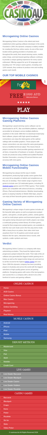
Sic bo (6, 420)
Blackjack (7, 401)
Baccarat (7, 397)
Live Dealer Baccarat (12, 374)
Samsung (7, 338)
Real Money (9, 314)
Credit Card (8, 365)
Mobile (6, 334)
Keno (6, 409)
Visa (5, 350)
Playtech (7, 311)
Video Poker (9, 428)
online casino (29, 262)
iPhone (6, 327)
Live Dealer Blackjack (12, 378)
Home (6, 288)
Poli (5, 354)
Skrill (6, 358)
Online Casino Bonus (12, 295)
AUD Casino (9, 292)
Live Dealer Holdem (12, 385)
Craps (6, 405)
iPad (5, 330)
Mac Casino (8, 299)
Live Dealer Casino (11, 381)
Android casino (8, 186)
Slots (6, 424)
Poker (6, 413)
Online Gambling (10, 307)
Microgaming (9, 303)
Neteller (7, 362)
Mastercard (8, 346)
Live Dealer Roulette (12, 389)
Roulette (7, 416)
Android (7, 323)
